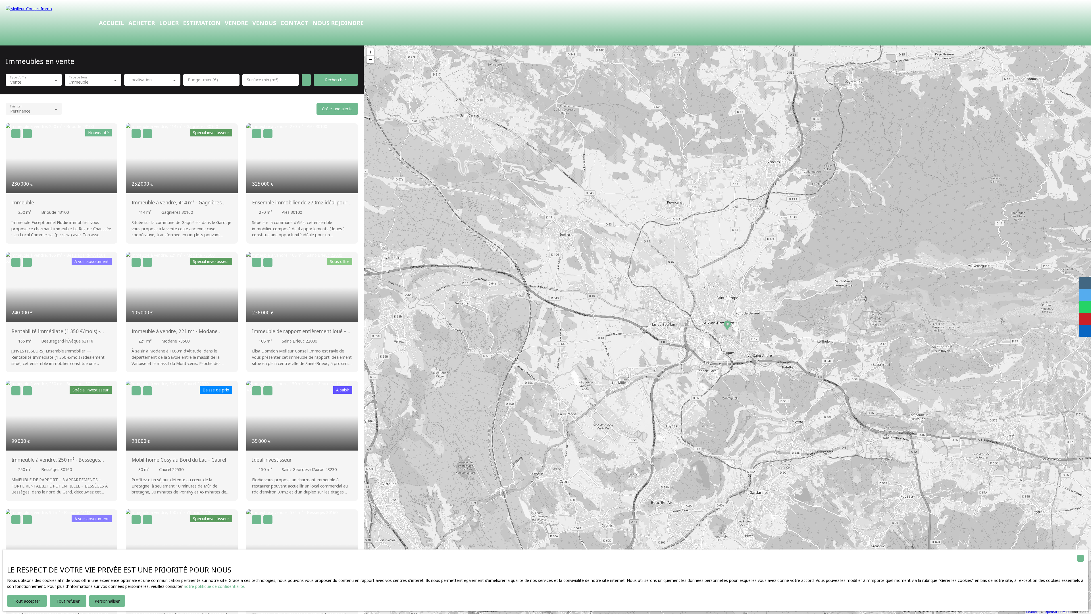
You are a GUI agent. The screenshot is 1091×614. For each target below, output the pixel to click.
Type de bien (78, 77)
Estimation (201, 23)
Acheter (141, 23)
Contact (294, 23)
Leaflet (1031, 611)
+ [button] (370, 52)
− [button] (370, 59)
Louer (169, 23)
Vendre (236, 23)
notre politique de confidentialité (214, 586)
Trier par (16, 106)
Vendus (264, 23)
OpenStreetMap (1056, 611)
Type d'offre (18, 77)
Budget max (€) (203, 79)
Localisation (140, 79)
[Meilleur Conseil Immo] (45, 22)
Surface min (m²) (262, 79)
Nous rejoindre (338, 23)
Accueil (111, 23)
